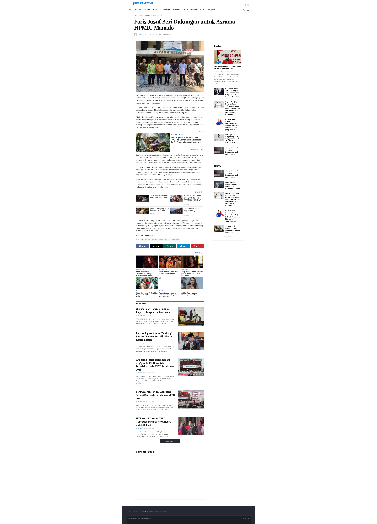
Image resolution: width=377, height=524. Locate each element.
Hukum (218, 62)
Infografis (211, 10)
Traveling (193, 10)
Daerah (147, 10)
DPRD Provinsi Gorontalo (149, 240)
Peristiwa (166, 10)
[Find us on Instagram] (245, 519)
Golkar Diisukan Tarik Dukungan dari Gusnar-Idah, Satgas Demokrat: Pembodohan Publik (233, 93)
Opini (202, 10)
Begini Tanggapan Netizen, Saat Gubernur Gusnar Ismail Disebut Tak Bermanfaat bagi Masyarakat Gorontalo (232, 108)
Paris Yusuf (175, 240)
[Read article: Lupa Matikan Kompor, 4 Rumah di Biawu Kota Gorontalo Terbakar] (219, 184)
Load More (169, 441)
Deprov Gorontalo (157, 15)
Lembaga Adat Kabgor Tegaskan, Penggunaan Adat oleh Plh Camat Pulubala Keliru (232, 139)
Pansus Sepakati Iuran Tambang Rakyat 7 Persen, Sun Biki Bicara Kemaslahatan (154, 336)
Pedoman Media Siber (160, 511)
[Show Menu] (248, 10)
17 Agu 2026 (147, 428)
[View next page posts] (229, 235)
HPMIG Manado (164, 240)
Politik (185, 10)
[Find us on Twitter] (248, 519)
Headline (138, 10)
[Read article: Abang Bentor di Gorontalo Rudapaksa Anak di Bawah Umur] (219, 150)
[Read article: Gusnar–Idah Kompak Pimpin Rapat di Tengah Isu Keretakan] (191, 316)
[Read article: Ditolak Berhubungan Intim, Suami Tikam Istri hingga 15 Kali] (227, 57)
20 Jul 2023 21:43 (152, 34)
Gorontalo (148, 15)
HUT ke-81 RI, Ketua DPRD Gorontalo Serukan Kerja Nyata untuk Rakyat (153, 422)
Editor (142, 34)
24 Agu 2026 (147, 343)
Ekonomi (176, 10)
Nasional (156, 10)
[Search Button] (244, 9)
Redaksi (149, 511)
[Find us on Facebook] (243, 519)
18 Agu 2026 (147, 373)
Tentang (136, 511)
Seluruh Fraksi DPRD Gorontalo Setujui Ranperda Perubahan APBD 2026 (155, 395)
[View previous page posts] (225, 235)
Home (130, 10)
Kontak (143, 511)
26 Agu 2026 (147, 315)
